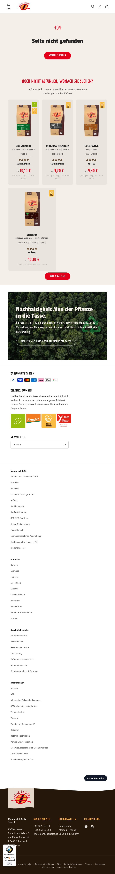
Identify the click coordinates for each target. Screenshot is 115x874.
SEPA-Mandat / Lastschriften (24, 706)
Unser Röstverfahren (20, 524)
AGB (12, 694)
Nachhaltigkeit (17, 506)
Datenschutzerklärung (44, 864)
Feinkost (14, 577)
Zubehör (14, 588)
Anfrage (14, 688)
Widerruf (14, 718)
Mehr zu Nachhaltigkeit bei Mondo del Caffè (46, 341)
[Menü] (14, 846)
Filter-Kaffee (16, 606)
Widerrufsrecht (48, 867)
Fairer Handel (17, 530)
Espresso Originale (57, 147)
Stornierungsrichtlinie (67, 867)
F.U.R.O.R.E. (91, 147)
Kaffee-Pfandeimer (19, 753)
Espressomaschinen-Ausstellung (26, 536)
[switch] (9, 863)
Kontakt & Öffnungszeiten (22, 494)
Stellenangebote (18, 547)
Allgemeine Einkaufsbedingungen (26, 700)
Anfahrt (14, 500)
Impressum (100, 864)
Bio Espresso (23, 147)
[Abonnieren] (64, 445)
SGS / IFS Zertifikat (19, 518)
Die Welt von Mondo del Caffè (24, 476)
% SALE (14, 618)
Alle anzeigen (57, 276)
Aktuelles (15, 488)
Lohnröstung (16, 653)
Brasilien (32, 236)
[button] (8, 5)
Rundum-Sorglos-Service (22, 759)
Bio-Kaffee (15, 600)
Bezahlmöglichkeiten (20, 735)
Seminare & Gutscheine (21, 612)
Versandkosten (17, 712)
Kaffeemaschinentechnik (22, 659)
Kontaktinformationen (73, 864)
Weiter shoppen (57, 55)
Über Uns (15, 482)
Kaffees (14, 565)
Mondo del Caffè (24, 864)
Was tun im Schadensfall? (23, 724)
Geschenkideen (18, 594)
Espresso (15, 571)
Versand (88, 864)
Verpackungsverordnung (22, 741)
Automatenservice (19, 665)
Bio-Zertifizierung (18, 512)
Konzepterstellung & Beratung (24, 671)
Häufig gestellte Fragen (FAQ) (24, 542)
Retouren (15, 730)
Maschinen (16, 582)
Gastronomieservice (20, 647)
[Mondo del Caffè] (23, 6)
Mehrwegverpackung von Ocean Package (29, 747)
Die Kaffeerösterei (19, 635)
